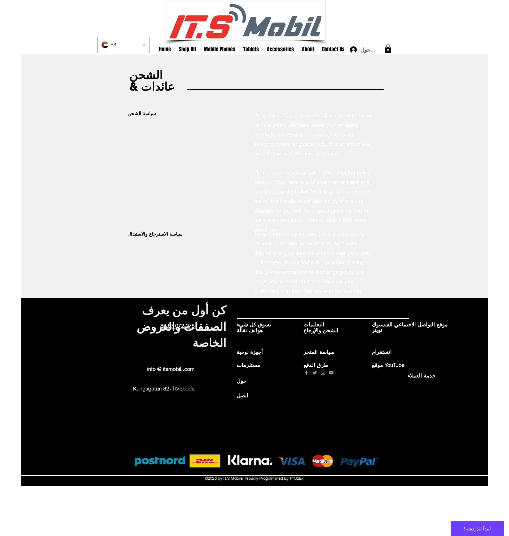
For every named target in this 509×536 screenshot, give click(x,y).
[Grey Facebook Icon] (306, 373)
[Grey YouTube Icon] (331, 373)
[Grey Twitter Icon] (315, 373)
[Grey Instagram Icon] (323, 373)
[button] (388, 48)
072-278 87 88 (177, 325)
